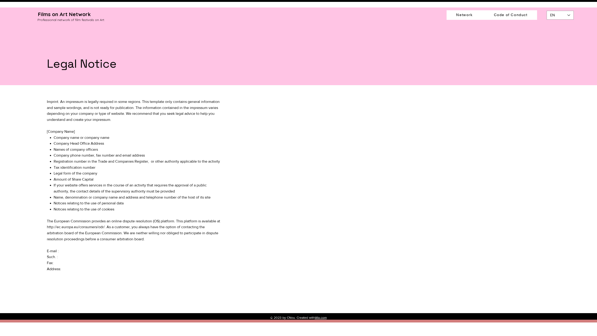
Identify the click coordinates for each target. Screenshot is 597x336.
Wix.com (321, 317)
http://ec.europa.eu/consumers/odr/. (76, 227)
